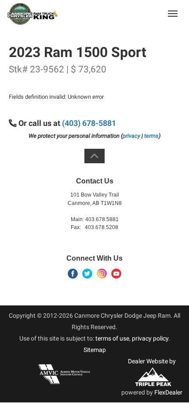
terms (151, 136)
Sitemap (95, 349)
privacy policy (150, 338)
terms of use (112, 338)
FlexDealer (168, 392)
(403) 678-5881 (139, 13)
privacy (131, 136)
